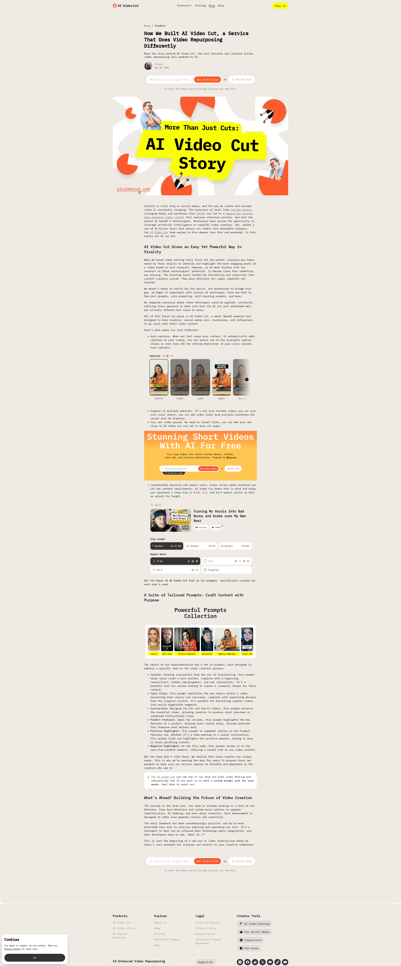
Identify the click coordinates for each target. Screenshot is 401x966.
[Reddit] (255, 962)
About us (160, 922)
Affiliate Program (167, 939)
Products (183, 5)
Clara (158, 64)
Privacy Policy (205, 928)
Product (160, 25)
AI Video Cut (159, 232)
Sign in (280, 5)
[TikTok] (277, 962)
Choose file (243, 79)
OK (34, 957)
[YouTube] (285, 962)
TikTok (200, 213)
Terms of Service (207, 922)
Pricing (200, 5)
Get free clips (208, 79)
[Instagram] (240, 962)
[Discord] (270, 962)
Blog (212, 5)
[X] (262, 962)
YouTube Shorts (240, 209)
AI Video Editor (124, 928)
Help (221, 5)
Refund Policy (205, 933)
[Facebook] (247, 962)
